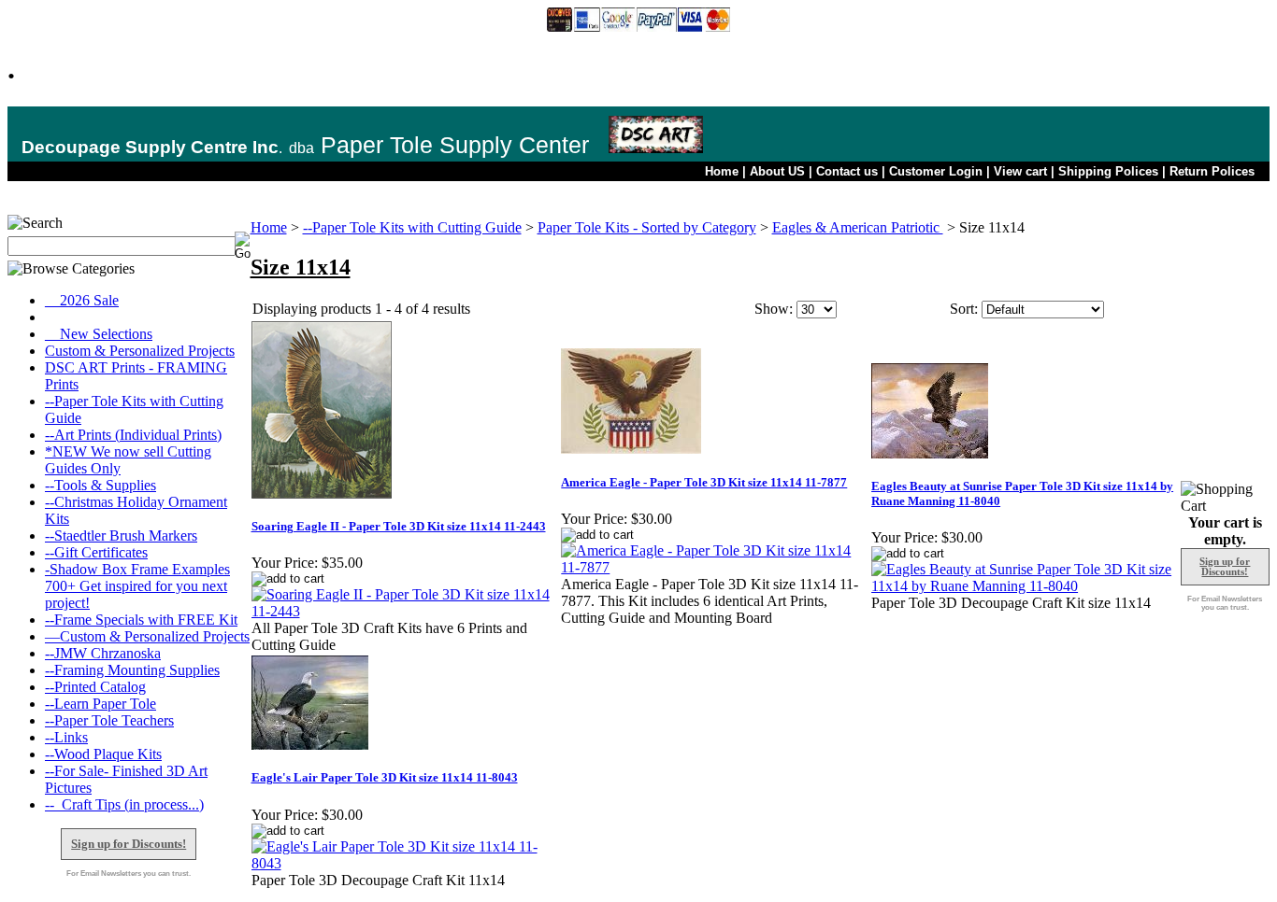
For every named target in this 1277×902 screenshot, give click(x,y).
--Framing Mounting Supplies (132, 670)
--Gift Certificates (96, 552)
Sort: (964, 309)
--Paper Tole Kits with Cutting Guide (412, 227)
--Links (66, 737)
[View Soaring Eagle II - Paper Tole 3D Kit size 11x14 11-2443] (405, 611)
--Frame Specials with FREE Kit (141, 619)
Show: (773, 309)
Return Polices (1212, 171)
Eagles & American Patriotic (857, 227)
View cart (1020, 171)
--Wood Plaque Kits (103, 754)
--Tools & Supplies (100, 485)
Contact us (847, 171)
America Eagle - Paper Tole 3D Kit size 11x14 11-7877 (704, 482)
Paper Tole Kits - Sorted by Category (647, 227)
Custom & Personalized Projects (140, 351)
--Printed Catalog (95, 687)
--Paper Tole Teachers (109, 720)
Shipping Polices (1108, 171)
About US (777, 171)
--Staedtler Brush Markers (121, 535)
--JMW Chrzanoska (103, 653)
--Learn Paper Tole (100, 704)
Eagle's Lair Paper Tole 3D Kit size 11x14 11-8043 (384, 777)
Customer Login (936, 171)
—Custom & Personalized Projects (147, 636)
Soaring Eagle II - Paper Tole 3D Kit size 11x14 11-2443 (398, 526)
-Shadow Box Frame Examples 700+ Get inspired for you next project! (137, 586)
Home (722, 171)
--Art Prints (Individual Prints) (133, 435)
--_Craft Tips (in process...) (124, 804)
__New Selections (98, 334)
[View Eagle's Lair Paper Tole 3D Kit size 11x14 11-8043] (405, 863)
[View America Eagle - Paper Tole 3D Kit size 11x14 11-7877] (715, 567)
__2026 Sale (82, 300)
